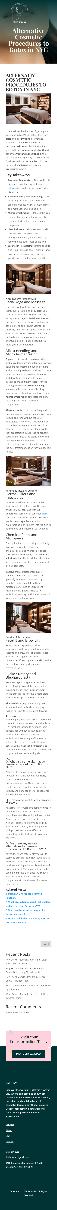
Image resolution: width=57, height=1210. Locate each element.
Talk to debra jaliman (28, 1053)
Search (46, 944)
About (9, 1130)
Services (10, 1124)
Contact (9, 1141)
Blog (8, 1136)
